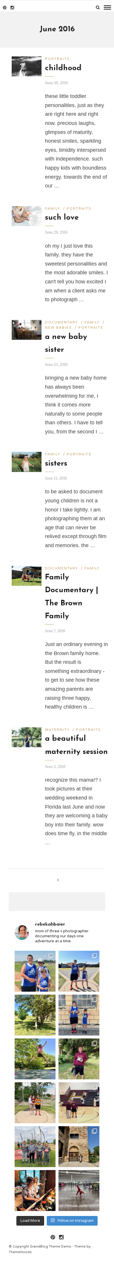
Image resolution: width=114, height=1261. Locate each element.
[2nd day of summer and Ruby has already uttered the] (35, 1058)
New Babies (58, 328)
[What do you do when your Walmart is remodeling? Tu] (78, 1190)
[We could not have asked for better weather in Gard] (78, 971)
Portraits (57, 59)
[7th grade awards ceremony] (78, 1102)
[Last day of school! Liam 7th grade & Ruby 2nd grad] (78, 1058)
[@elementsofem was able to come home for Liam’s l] (35, 1102)
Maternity (57, 730)
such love (62, 218)
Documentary (61, 322)
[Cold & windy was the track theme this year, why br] (35, 1146)
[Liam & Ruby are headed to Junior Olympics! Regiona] (35, 971)
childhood (63, 68)
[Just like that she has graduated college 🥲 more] (78, 1146)
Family (52, 209)
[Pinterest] (4, 8)
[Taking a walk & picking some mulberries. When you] (35, 1015)
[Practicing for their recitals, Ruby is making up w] (35, 1190)
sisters (56, 464)
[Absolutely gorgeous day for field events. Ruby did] (78, 1015)
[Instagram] (12, 8)
